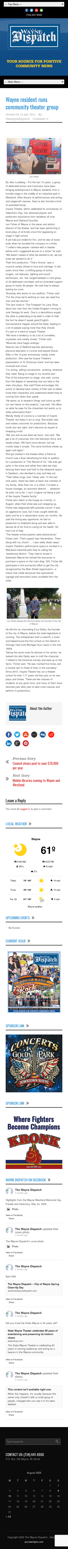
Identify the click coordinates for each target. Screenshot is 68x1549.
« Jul (8, 1516)
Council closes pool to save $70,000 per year (35, 765)
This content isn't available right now (29, 1389)
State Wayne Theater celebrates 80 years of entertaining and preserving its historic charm (33, 1334)
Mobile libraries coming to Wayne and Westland (36, 782)
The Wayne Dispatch (28, 1190)
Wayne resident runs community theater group (32, 103)
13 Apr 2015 (28, 114)
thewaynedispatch (18, 119)
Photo (15, 1209)
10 (9, 1496)
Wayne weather (35, 906)
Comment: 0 (40, 119)
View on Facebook (14, 1215)
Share (11, 1218)
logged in (25, 809)
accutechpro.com (34, 1541)
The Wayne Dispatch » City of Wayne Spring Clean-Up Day (33, 1285)
